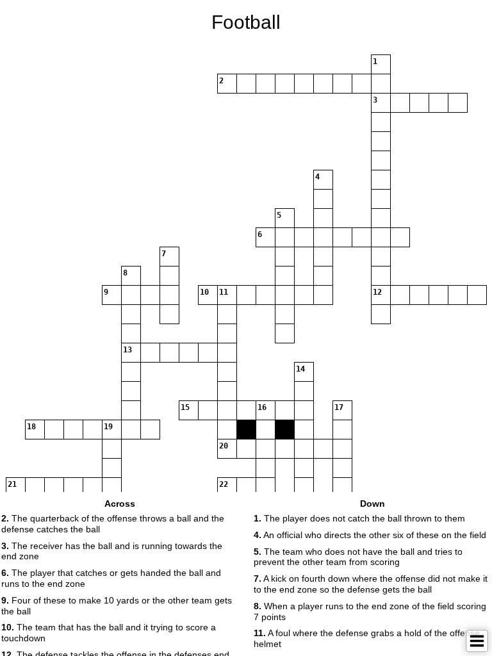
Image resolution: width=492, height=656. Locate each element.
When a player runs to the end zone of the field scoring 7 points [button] (370, 611)
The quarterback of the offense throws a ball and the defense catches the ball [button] (112, 523)
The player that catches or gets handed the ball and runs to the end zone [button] (111, 578)
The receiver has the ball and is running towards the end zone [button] (111, 551)
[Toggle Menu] (477, 641)
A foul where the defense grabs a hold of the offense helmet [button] (367, 638)
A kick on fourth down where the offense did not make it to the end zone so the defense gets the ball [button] (371, 583)
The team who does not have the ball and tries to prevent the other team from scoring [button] (358, 557)
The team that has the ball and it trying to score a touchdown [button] (108, 632)
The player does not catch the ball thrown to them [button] (359, 518)
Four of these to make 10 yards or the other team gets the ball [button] (116, 605)
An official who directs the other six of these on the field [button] (370, 535)
